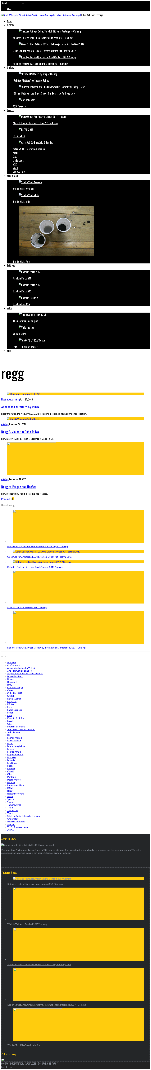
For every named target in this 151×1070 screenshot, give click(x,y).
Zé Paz (10, 829)
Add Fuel (11, 662)
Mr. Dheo (12, 762)
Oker (10, 774)
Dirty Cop (12, 701)
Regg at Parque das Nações (18, 486)
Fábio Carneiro (14, 709)
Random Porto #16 (22, 278)
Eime (9, 707)
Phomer (11, 782)
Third (10, 807)
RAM (10, 788)
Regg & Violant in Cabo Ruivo (20, 431)
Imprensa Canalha (16, 726)
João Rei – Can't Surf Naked (21, 729)
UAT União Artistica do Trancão (23, 815)
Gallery (10, 67)
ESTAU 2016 (19, 136)
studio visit (12, 176)
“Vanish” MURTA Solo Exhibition (23, 1045)
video (9, 308)
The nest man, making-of (25, 321)
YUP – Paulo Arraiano (18, 827)
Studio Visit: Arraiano (23, 189)
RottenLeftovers (15, 793)
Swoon (10, 802)
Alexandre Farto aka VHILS (21, 667)
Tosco (10, 813)
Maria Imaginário (16, 746)
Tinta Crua (12, 810)
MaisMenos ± (14, 740)
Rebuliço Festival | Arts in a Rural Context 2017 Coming (40, 64)
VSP (15, 164)
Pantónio (11, 776)
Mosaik (11, 760)
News (9, 21)
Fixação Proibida (15, 718)
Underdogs (18, 160)
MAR (10, 743)
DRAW (10, 704)
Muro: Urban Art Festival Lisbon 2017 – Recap (35, 123)
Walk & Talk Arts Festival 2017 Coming (27, 607)
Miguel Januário (15, 754)
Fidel (9, 715)
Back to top (6, 1067)
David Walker (14, 698)
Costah (10, 695)
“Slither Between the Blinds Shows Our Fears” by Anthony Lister (44, 93)
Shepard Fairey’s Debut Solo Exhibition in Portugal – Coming (43, 38)
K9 (8, 734)
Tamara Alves (14, 804)
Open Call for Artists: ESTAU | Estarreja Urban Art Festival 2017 (44, 51)
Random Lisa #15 (21, 304)
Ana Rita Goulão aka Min (19, 670)
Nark (10, 765)
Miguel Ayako (14, 751)
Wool (15, 168)
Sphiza (10, 799)
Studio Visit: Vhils (21, 201)
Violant (11, 824)
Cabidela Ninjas (15, 687)
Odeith (10, 771)
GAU (15, 156)
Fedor (10, 712)
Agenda (10, 25)
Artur (15, 153)
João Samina (13, 732)
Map (9, 351)
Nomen (11, 768)
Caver (10, 690)
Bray (9, 684)
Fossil (10, 721)
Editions (11, 265)
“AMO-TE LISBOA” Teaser (25, 347)
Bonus (10, 679)
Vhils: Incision (19, 334)
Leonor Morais (14, 737)
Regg (10, 790)
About (9, 9)
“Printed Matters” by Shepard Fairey (31, 80)
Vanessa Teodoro (16, 821)
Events (10, 110)
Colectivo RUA (14, 693)
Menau (10, 748)
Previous (5, 498)
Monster (11, 757)
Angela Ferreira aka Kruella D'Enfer (25, 673)
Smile (10, 796)
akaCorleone (13, 665)
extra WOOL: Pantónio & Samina (29, 149)
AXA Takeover (20, 106)
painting (16, 399)
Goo (9, 723)
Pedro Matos (14, 779)
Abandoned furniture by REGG (20, 406)
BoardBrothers (15, 676)
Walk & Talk (19, 172)
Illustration (6, 399)
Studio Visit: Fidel (21, 261)
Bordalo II (12, 681)
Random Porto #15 (22, 291)
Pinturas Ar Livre (15, 785)
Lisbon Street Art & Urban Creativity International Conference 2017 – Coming (46, 647)
